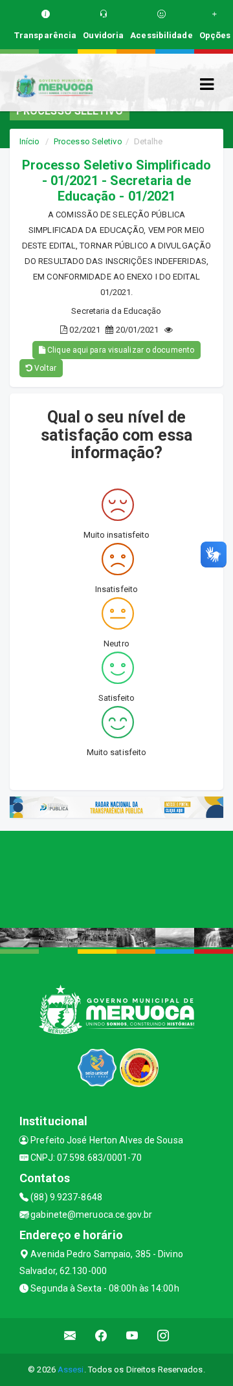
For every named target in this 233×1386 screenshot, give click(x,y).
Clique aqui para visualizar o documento (119, 350)
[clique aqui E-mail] (70, 1336)
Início (29, 141)
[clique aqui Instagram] (163, 1336)
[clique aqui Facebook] (101, 1336)
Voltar (44, 368)
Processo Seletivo (88, 141)
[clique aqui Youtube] (132, 1336)
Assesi (71, 1369)
